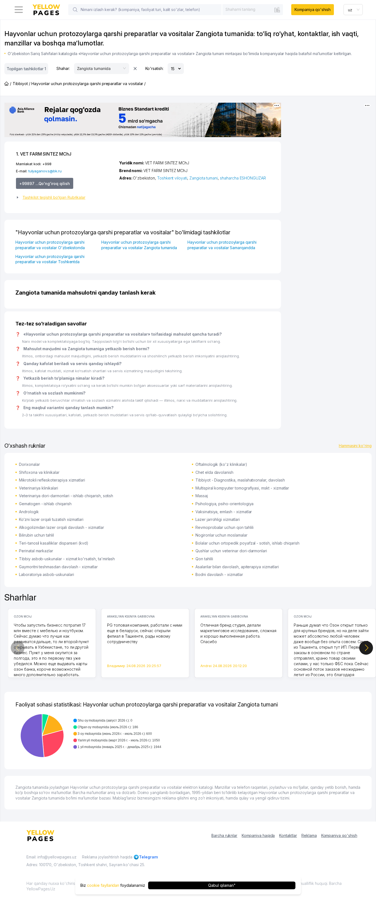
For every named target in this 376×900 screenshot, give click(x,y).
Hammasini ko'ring (355, 445)
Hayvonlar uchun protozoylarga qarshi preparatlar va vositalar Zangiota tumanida (139, 245)
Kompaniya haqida (258, 835)
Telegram (148, 857)
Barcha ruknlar (224, 835)
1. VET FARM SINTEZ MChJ (43, 154)
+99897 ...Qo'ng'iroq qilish (44, 183)
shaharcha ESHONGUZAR (243, 178)
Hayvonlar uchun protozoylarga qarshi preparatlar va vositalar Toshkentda (50, 259)
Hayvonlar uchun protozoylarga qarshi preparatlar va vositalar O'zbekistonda (50, 245)
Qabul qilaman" (221, 885)
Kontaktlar (288, 835)
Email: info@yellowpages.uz (51, 857)
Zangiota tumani (203, 178)
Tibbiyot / (21, 83)
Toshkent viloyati (172, 178)
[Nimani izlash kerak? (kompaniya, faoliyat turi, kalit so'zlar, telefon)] (75, 9)
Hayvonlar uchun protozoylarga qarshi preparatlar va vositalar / (88, 83)
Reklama (309, 835)
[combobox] (252, 9)
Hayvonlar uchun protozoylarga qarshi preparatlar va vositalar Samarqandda (222, 245)
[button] (65, 197)
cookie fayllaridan (103, 885)
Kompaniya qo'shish (313, 9)
